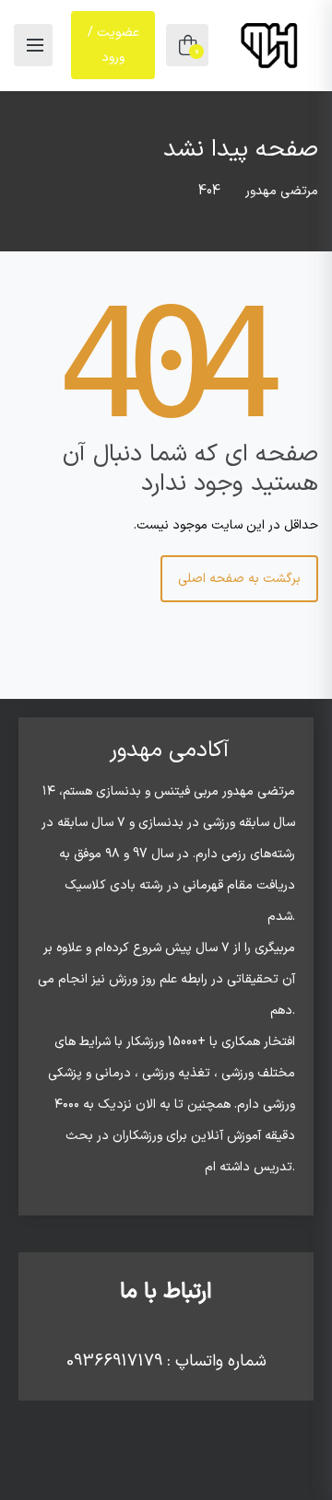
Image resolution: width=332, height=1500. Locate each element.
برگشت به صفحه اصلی (239, 578)
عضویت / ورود (113, 45)
